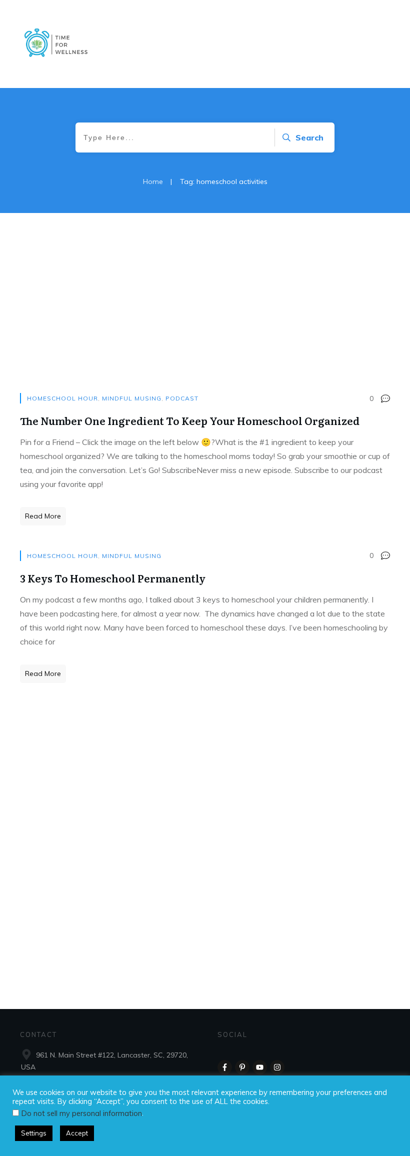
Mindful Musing (132, 398)
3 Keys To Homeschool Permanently (113, 578)
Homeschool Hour (62, 398)
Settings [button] (33, 1133)
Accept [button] (77, 1133)
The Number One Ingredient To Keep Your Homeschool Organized (190, 420)
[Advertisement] (205, 313)
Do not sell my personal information (82, 1113)
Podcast (182, 398)
